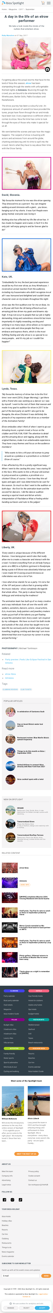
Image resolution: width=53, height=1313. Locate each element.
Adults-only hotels (35, 1005)
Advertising (6, 1180)
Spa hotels (32, 1009)
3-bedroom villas (10, 1029)
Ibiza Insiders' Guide (11, 1014)
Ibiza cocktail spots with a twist (30, 779)
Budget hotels (33, 1014)
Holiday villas (7, 1221)
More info (25, 885)
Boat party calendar (11, 1000)
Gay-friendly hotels (35, 996)
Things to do (6, 1247)
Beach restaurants (35, 1043)
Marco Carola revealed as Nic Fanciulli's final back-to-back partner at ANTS (34, 927)
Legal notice (6, 1185)
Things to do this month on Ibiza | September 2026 (31, 752)
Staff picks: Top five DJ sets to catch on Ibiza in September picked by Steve (34, 912)
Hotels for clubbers (35, 1000)
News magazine (8, 1252)
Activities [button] (14, 1048)
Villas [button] (14, 1020)
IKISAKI (20, 808)
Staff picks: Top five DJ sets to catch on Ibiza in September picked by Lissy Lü (35, 942)
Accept (42, 1308)
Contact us (32, 1180)
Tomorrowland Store (25, 822)
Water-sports (9, 1058)
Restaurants (6, 1243)
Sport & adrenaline (11, 1062)
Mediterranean (34, 1025)
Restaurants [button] (38, 1020)
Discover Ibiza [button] (39, 1048)
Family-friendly (9, 1054)
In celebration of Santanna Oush (30, 712)
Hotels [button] (39, 991)
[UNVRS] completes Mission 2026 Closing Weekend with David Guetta (34, 898)
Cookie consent (34, 1176)
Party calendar (9, 996)
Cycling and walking (11, 1071)
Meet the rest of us (26, 1154)
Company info (7, 1176)
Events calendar (34, 1067)
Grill (29, 1034)
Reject (26, 1308)
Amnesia (9, 678)
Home (4, 9)
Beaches (31, 1058)
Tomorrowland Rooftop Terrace (30, 835)
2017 (21, 9)
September (30, 9)
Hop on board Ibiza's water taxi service (30, 725)
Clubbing (5, 1239)
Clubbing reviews (10, 689)
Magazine (13, 9)
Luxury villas (8, 1038)
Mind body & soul (10, 1067)
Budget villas (8, 1025)
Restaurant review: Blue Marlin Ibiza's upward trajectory (33, 738)
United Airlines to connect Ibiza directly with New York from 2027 (31, 766)
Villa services (8, 1043)
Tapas (30, 1038)
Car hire (31, 1062)
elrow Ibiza (10, 674)
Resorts (31, 1054)
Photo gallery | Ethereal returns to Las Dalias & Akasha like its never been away (33, 957)
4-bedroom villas (10, 1034)
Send (46, 1276)
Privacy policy (33, 1171)
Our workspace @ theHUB (38, 1185)
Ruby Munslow (8, 35)
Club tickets (26, 689)
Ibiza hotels (6, 1216)
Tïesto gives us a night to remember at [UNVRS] (34, 972)
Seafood (31, 1029)
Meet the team (7, 1171)
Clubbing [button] (14, 991)
